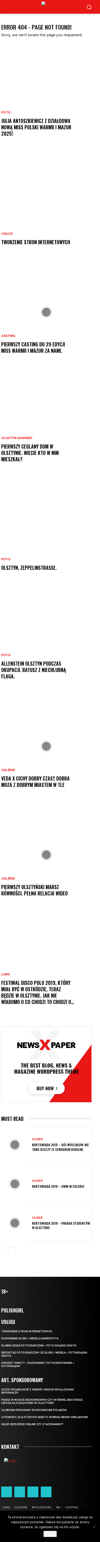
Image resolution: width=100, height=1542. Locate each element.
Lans (5, 974)
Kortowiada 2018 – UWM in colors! (58, 1186)
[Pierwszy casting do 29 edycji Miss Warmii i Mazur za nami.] (46, 312)
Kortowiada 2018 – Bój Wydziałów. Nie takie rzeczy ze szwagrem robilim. (60, 1147)
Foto (6, 112)
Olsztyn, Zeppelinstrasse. (29, 567)
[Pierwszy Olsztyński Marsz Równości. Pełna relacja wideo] (46, 855)
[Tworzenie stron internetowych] (46, 203)
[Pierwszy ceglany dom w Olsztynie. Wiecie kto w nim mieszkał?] (46, 420)
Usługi (7, 233)
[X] (32, 1492)
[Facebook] (6, 1492)
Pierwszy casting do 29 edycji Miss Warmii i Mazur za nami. (33, 347)
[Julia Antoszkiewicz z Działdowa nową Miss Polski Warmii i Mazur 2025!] (46, 95)
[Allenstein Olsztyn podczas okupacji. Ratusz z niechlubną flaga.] (46, 637)
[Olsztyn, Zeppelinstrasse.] (46, 529)
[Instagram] (19, 1492)
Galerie (8, 770)
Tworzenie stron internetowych (35, 242)
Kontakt (10, 1446)
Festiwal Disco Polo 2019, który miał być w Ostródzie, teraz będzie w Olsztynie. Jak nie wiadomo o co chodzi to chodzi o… (37, 992)
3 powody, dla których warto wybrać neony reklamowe (44, 1417)
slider (37, 1139)
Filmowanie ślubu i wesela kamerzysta (29, 1338)
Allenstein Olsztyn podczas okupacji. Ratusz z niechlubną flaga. (33, 670)
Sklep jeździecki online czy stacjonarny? (32, 1424)
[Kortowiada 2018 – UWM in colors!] (14, 1184)
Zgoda (50, 1534)
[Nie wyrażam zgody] (94, 1526)
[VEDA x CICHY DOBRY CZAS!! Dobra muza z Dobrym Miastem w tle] (46, 746)
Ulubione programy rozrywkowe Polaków (34, 1410)
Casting (8, 335)
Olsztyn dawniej (16, 438)
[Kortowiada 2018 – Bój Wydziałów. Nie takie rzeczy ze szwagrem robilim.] (14, 1145)
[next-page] (12, 1250)
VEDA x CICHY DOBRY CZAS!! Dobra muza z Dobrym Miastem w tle (35, 781)
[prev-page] (4, 1250)
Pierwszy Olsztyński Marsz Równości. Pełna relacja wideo (34, 890)
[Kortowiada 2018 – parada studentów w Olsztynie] (14, 1223)
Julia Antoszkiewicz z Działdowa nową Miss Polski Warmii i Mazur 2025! (36, 127)
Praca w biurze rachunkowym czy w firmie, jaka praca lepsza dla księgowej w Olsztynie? (42, 1401)
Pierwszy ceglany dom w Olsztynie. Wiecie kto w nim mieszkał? (30, 453)
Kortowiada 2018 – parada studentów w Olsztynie (61, 1225)
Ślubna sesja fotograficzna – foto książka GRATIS (38, 1345)
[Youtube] (46, 1492)
